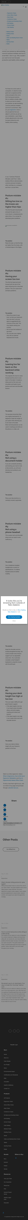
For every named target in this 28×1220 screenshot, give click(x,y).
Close (14, 621)
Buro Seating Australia (14, 617)
